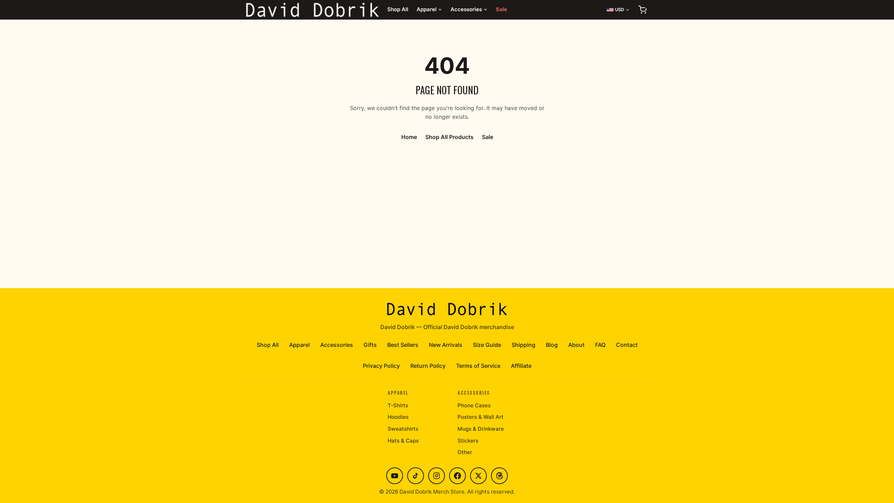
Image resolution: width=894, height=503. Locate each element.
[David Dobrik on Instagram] (436, 475)
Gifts (370, 344)
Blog (552, 344)
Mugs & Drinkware (480, 428)
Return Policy (428, 365)
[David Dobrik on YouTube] (394, 475)
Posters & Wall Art (480, 417)
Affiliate (521, 365)
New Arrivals (445, 344)
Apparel (427, 9)
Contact (627, 344)
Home (409, 136)
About (576, 344)
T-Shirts (398, 405)
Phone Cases (474, 405)
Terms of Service (478, 365)
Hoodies (398, 417)
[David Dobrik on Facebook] (457, 475)
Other (464, 452)
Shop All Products (449, 136)
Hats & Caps (403, 440)
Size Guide (487, 344)
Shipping (523, 344)
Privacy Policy (381, 365)
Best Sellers (402, 344)
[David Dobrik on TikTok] (415, 475)
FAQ (600, 344)
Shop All (397, 9)
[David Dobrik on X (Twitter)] (478, 475)
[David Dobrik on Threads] (499, 475)
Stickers (467, 440)
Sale (501, 9)
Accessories (466, 9)
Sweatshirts (403, 428)
